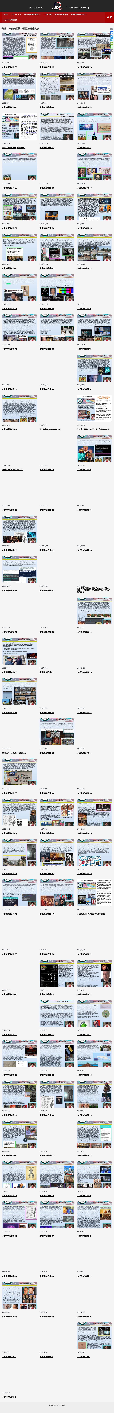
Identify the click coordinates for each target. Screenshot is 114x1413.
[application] (20, 14)
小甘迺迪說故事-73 (84, 389)
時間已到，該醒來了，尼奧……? (14, 753)
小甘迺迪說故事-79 (84, 309)
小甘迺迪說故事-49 (47, 793)
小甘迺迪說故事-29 (47, 1075)
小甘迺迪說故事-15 (9, 1276)
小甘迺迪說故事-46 (47, 833)
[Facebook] (112, 32)
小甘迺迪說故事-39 (9, 954)
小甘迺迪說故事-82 (84, 268)
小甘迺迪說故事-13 (84, 1276)
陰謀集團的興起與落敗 (31, 14)
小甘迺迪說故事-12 (9, 1316)
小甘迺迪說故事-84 (9, 268)
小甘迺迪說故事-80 (47, 309)
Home (6, 14)
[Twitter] (108, 17)
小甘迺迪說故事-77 (47, 349)
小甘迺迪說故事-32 (47, 1035)
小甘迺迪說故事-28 (84, 1075)
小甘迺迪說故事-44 (9, 874)
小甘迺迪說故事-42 (84, 874)
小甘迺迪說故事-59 (84, 632)
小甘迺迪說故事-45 (84, 833)
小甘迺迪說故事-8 (46, 1357)
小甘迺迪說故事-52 (47, 753)
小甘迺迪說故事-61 (9, 632)
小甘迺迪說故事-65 (47, 550)
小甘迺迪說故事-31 (84, 1035)
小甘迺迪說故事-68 (47, 510)
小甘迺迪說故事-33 (9, 1035)
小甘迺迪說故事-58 (9, 672)
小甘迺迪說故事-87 (9, 228)
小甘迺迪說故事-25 (84, 1115)
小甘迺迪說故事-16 (84, 1236)
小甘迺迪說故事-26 (47, 1115)
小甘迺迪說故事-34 (84, 994)
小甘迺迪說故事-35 (47, 994)
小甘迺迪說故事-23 (47, 1155)
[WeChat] (112, 43)
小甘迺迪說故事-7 (83, 1357)
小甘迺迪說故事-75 (9, 389)
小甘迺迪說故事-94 (47, 107)
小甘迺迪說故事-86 (47, 228)
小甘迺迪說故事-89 (47, 188)
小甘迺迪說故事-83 (47, 268)
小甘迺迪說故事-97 (47, 67)
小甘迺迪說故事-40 (47, 914)
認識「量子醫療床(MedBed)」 (13, 148)
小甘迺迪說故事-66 (9, 550)
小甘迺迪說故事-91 (84, 148)
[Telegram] (111, 17)
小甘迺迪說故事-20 (47, 1196)
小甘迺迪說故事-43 (47, 874)
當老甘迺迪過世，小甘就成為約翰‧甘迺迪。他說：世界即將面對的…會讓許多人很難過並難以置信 (93, 590)
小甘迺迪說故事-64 (84, 550)
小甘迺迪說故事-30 (9, 1075)
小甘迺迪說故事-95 (9, 107)
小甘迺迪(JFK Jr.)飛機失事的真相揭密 (91, 914)
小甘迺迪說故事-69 (9, 510)
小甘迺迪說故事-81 (9, 309)
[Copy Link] (112, 29)
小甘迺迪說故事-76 (84, 349)
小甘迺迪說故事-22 (84, 1155)
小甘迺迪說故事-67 (84, 510)
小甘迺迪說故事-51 (84, 753)
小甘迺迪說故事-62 (47, 590)
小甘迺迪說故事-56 (84, 672)
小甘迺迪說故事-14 (47, 1276)
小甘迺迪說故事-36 (9, 994)
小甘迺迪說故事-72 (9, 429)
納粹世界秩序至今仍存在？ (12, 470)
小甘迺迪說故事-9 (9, 1357)
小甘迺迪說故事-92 (47, 148)
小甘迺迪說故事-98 (9, 67)
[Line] (112, 47)
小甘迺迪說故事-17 (47, 1236)
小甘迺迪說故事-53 (84, 713)
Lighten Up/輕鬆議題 (10, 20)
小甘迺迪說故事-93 (84, 107)
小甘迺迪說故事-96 (84, 67)
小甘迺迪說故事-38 (47, 954)
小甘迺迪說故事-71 (47, 470)
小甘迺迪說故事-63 (9, 590)
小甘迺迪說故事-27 (9, 1115)
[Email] (112, 50)
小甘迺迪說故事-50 (9, 793)
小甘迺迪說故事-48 (84, 793)
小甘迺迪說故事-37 (84, 954)
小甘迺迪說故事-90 (9, 188)
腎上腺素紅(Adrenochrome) (50, 429)
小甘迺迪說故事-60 (47, 632)
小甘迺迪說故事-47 (9, 833)
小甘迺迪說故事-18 (9, 1236)
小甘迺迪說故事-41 (9, 914)
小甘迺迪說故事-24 (9, 1155)
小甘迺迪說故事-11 (47, 1316)
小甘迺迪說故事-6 (9, 1397)
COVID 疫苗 (48, 14)
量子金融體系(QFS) (61, 14)
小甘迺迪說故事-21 (9, 1196)
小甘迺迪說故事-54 (47, 713)
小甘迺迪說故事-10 (84, 1316)
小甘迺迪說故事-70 (84, 470)
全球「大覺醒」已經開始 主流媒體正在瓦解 (93, 429)
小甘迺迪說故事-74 (47, 389)
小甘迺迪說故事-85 (84, 228)
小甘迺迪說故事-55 (9, 713)
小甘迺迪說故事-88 (84, 188)
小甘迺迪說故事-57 (47, 672)
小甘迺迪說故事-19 (84, 1196)
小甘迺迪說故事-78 (9, 349)
